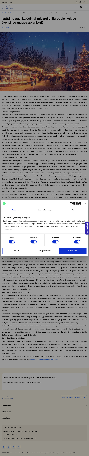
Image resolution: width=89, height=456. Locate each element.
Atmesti (16, 251)
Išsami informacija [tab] (45, 210)
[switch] (33, 241)
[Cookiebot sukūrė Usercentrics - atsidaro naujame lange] (71, 203)
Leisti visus (72, 251)
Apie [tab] (73, 210)
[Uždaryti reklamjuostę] (86, 203)
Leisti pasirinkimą (44, 251)
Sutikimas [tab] (15, 210)
